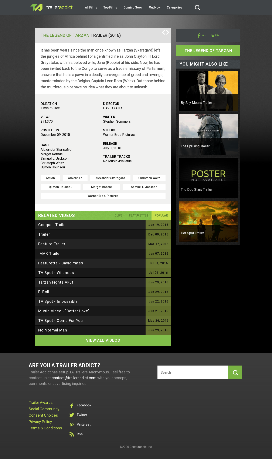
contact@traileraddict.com (74, 378)
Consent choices (43, 415)
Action (50, 178)
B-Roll (43, 292)
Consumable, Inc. (141, 447)
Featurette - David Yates (60, 263)
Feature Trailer (51, 244)
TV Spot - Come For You (60, 320)
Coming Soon (133, 7)
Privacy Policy (40, 421)
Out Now (154, 7)
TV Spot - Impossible (58, 301)
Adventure (75, 178)
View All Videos (103, 340)
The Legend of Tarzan (65, 35)
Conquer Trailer (52, 224)
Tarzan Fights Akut (55, 282)
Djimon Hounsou (60, 187)
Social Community (44, 409)
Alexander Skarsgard (110, 178)
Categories (174, 7)
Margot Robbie (101, 187)
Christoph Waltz (149, 178)
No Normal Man (52, 330)
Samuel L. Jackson (144, 187)
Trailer (44, 234)
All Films (91, 7)
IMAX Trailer (49, 253)
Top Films (110, 7)
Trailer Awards (41, 402)
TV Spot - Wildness (56, 272)
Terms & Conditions (45, 428)
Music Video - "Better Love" (64, 311)
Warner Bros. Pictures (103, 196)
